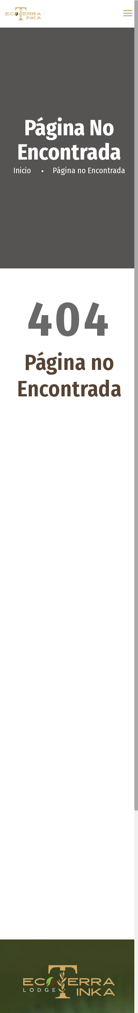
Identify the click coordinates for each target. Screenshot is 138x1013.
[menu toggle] (127, 13)
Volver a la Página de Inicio (69, 428)
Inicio (22, 170)
